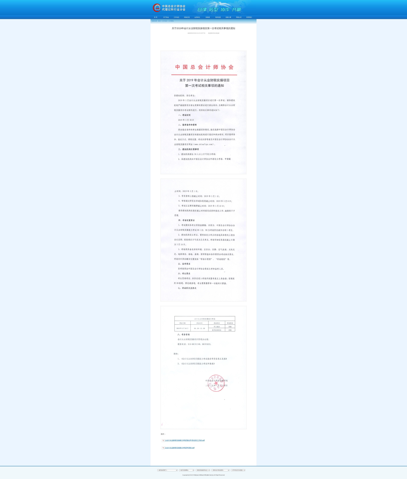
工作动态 (164, 21)
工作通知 (171, 21)
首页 (159, 21)
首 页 (155, 17)
